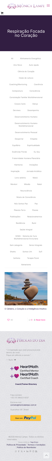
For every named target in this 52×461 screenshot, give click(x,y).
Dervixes (17, 110)
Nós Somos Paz (21, 204)
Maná (35, 178)
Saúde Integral (26, 229)
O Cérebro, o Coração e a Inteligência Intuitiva (25, 309)
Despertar (19, 139)
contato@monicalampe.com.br (23, 405)
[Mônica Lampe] (26, 5)
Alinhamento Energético (30, 58)
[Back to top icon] (46, 455)
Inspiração (15, 171)
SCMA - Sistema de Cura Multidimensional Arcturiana (26, 237)
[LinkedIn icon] (27, 451)
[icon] (36, 451)
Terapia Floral (33, 258)
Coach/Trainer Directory (26, 384)
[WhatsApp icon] (16, 451)
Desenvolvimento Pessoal (26, 132)
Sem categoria (16, 245)
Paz (36, 204)
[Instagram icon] (33, 451)
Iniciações (33, 165)
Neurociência (26, 191)
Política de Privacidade (16, 445)
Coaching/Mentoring (18, 84)
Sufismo (16, 258)
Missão (27, 184)
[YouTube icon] (25, 451)
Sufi (40, 251)
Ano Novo (17, 65)
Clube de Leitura (26, 78)
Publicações (15, 216)
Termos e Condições (36, 445)
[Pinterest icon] (30, 451)
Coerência (38, 84)
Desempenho (33, 110)
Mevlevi (14, 184)
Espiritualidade (33, 145)
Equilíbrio (16, 145)
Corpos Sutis (20, 104)
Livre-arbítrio (20, 178)
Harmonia (18, 165)
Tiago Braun (34, 442)
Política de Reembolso (26, 447)
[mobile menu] (48, 5)
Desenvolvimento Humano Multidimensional (26, 124)
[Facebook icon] (19, 451)
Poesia (35, 210)
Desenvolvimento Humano (26, 117)
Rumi (34, 223)
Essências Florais (19, 152)
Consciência (35, 91)
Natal (39, 184)
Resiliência (20, 223)
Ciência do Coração (26, 71)
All (12, 58)
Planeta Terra (19, 210)
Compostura (17, 91)
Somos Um (27, 251)
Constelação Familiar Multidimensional (26, 97)
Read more (40, 320)
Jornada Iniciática (33, 171)
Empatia (33, 139)
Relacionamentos (34, 216)
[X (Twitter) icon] (22, 451)
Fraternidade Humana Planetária (26, 158)
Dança (35, 104)
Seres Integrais (35, 245)
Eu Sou (37, 152)
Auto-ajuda (34, 65)
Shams (13, 251)
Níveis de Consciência (26, 197)
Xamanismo (26, 264)
